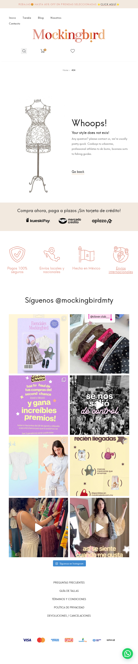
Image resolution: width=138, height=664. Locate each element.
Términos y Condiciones (69, 599)
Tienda (27, 17)
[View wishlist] (72, 51)
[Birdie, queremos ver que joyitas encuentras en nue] (38, 405)
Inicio (12, 17)
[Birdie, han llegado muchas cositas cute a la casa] (99, 466)
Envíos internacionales (121, 269)
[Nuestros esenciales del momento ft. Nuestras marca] (38, 344)
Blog (41, 17)
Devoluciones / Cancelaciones (69, 615)
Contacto (14, 23)
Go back (78, 171)
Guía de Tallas (69, 591)
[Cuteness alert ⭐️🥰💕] (99, 527)
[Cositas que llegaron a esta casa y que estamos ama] (99, 344)
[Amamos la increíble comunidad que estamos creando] (99, 405)
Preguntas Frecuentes (69, 582)
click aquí (108, 4)
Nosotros (55, 17)
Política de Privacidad (69, 607)
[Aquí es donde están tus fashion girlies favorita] (38, 527)
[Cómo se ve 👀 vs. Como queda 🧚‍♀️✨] (38, 466)
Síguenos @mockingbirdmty (69, 299)
